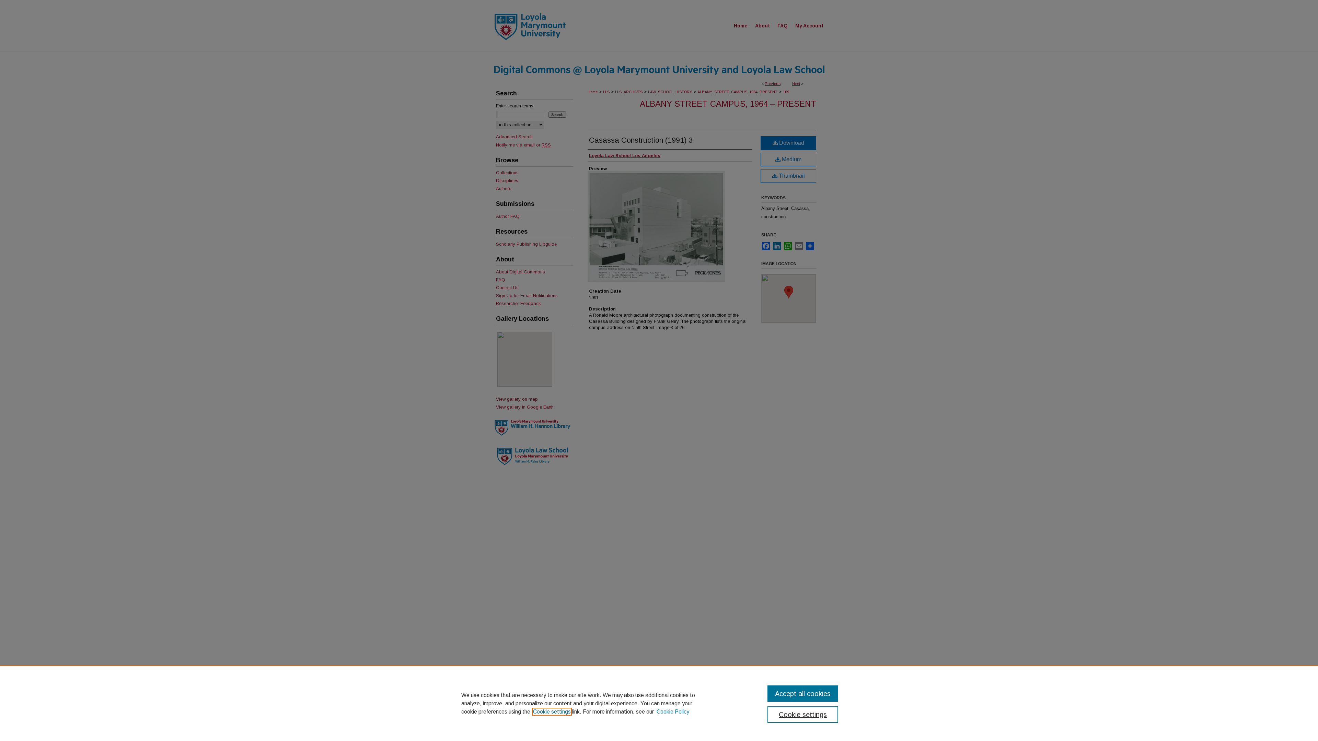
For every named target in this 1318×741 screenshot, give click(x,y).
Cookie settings (552, 712)
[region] (659, 703)
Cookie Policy (673, 712)
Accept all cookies (803, 693)
